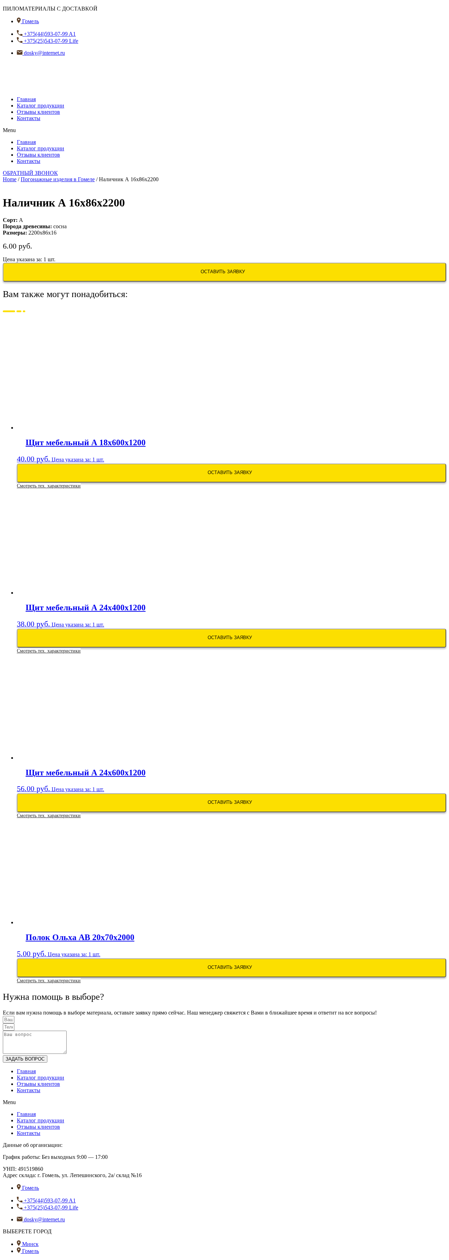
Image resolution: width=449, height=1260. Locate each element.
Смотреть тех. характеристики (49, 485)
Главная (26, 99)
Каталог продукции (40, 106)
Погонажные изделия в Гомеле (58, 179)
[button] (224, 130)
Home (9, 179)
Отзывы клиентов (38, 112)
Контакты (28, 118)
